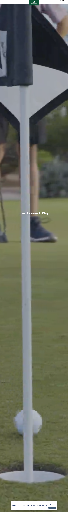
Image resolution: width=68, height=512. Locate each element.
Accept (52, 507)
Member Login (61, 0)
